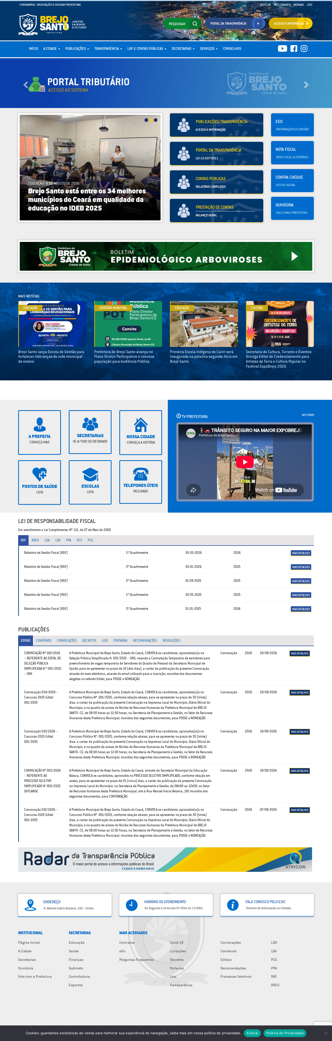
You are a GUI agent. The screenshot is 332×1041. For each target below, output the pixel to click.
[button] (25, 83)
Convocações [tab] (67, 640)
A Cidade (50, 48)
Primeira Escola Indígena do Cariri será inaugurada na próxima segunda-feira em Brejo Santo (204, 356)
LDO (274, 942)
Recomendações (233, 968)
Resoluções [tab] (171, 640)
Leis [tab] (105, 640)
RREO (275, 985)
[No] (325, 1033)
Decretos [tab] (89, 640)
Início (33, 48)
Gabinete (76, 968)
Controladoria (79, 976)
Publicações (76, 48)
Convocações (230, 942)
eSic (122, 951)
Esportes (76, 985)
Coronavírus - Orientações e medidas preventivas (50, 4)
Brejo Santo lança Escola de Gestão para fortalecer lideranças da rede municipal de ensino (51, 356)
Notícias (265, 4)
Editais (226, 959)
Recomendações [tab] (145, 640)
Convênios (228, 951)
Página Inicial (29, 942)
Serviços (207, 48)
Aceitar (252, 1033)
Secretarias (182, 48)
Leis (173, 976)
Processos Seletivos (236, 976)
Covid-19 (176, 942)
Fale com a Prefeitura (35, 976)
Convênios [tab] (43, 640)
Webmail (299, 4)
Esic (310, 4)
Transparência (107, 48)
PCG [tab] (90, 540)
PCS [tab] (79, 540)
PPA (274, 968)
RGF (274, 976)
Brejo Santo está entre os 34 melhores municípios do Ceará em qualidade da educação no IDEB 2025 (87, 200)
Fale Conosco (282, 4)
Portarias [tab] (120, 640)
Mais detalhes (301, 553)
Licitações (178, 951)
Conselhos (232, 48)
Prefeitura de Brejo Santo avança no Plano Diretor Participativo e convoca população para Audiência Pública (124, 356)
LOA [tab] (47, 540)
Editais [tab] (25, 640)
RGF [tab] (23, 540)
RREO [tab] (35, 540)
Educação (77, 942)
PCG (274, 959)
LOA (273, 951)
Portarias (177, 968)
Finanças (76, 959)
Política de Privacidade (285, 1033)
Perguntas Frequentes (136, 959)
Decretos (177, 959)
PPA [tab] (68, 540)
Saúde (74, 951)
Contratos (127, 942)
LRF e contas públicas (145, 48)
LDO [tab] (57, 540)
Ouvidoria (25, 968)
